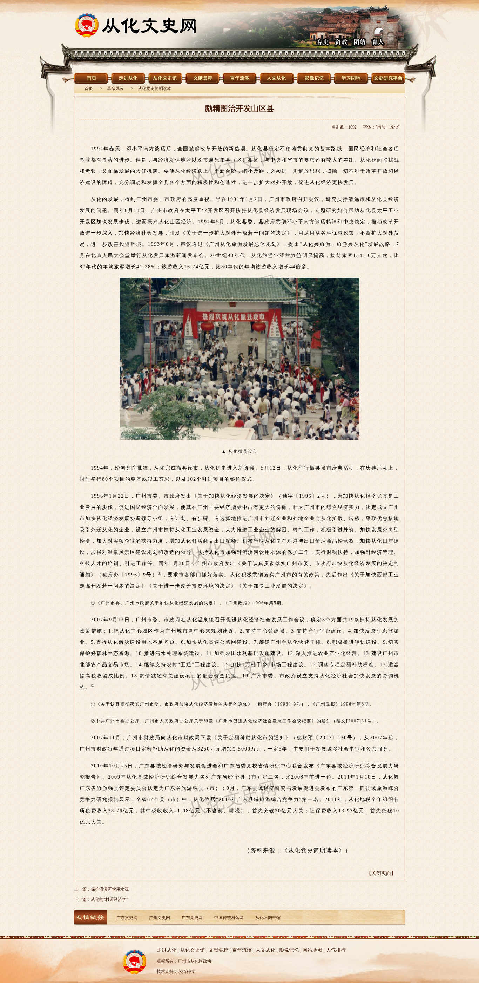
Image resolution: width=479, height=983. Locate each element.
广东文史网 (126, 917)
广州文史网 (159, 917)
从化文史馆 (192, 950)
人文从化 (265, 950)
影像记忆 (289, 950)
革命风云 (115, 88)
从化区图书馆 (268, 917)
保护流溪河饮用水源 (110, 889)
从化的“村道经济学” (109, 899)
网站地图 (312, 950)
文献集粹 (218, 950)
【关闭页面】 (381, 873)
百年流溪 (242, 950)
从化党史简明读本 (154, 88)
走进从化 (166, 950)
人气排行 (336, 950)
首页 (89, 88)
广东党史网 (192, 917)
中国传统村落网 (229, 917)
